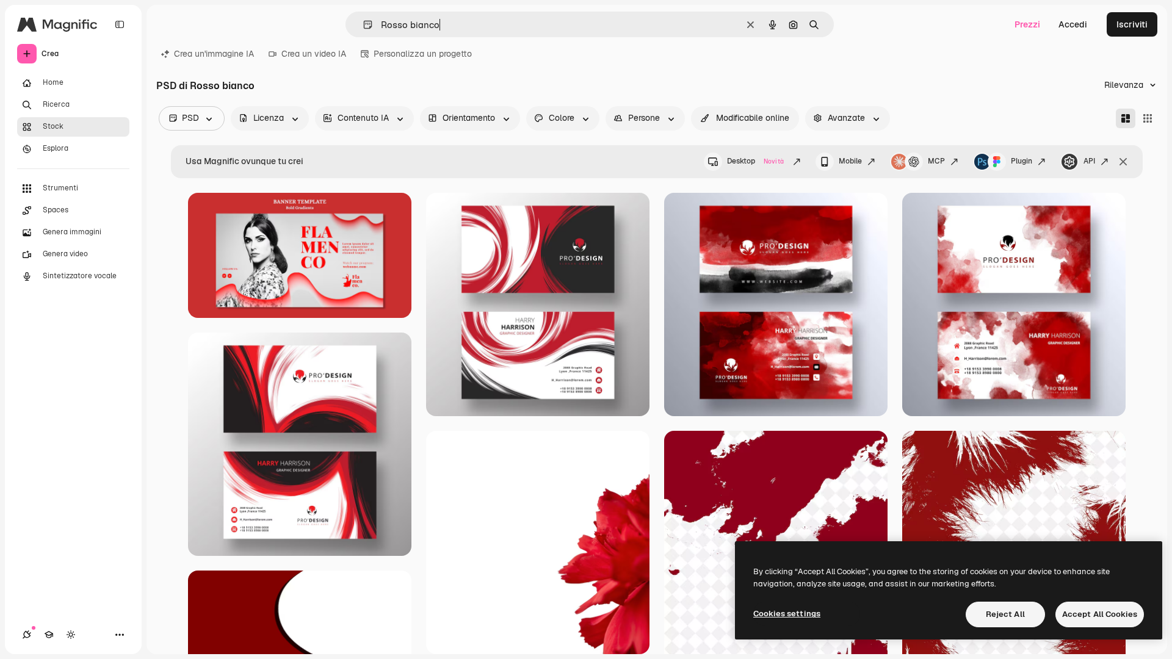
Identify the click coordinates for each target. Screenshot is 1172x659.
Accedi (1072, 24)
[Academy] (49, 634)
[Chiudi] (1123, 162)
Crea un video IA (313, 53)
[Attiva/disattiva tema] (71, 634)
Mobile (850, 161)
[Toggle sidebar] (119, 24)
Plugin (1021, 161)
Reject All (1005, 614)
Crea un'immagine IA (214, 53)
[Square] (1147, 118)
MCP (936, 161)
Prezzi (1027, 24)
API (1089, 161)
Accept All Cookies (1099, 614)
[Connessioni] (27, 634)
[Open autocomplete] (363, 24)
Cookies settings (786, 613)
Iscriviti (1132, 24)
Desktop (755, 161)
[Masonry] (1125, 118)
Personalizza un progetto (423, 53)
